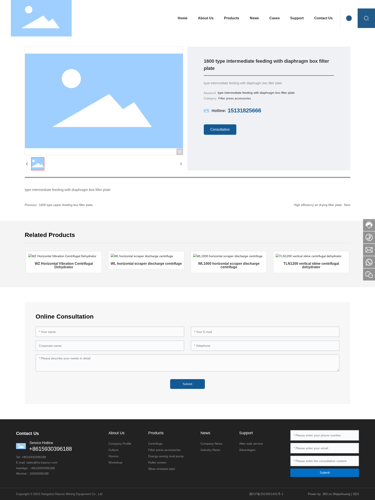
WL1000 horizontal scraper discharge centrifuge (229, 265)
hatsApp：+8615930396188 (35, 468)
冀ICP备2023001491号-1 (266, 494)
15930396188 (36, 457)
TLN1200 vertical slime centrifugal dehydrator (311, 265)
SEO (356, 494)
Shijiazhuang (341, 494)
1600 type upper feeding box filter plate (66, 205)
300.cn (327, 494)
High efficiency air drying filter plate (318, 205)
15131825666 (244, 110)
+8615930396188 (50, 449)
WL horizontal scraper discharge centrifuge (146, 263)
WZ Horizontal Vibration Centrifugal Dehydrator (64, 265)
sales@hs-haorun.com (42, 462)
